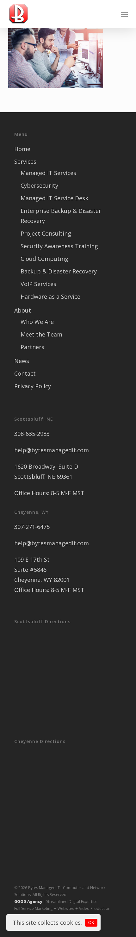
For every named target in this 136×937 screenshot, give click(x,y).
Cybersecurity (39, 185)
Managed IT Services (48, 173)
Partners (32, 347)
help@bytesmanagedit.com (51, 450)
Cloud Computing (44, 258)
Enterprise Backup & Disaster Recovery (61, 216)
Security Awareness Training (59, 246)
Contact (25, 373)
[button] (124, 14)
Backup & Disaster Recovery (59, 271)
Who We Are (37, 321)
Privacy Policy (32, 386)
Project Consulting (46, 233)
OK (91, 922)
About (22, 310)
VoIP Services (38, 284)
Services (25, 161)
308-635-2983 (32, 433)
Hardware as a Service (50, 296)
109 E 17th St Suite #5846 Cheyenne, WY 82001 (42, 569)
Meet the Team (41, 334)
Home (22, 149)
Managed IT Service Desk (54, 198)
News (21, 361)
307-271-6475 (32, 526)
